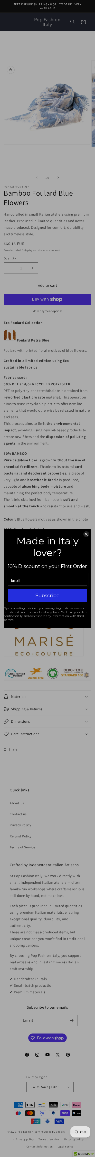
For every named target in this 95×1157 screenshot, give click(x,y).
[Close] (86, 534)
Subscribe (47, 595)
